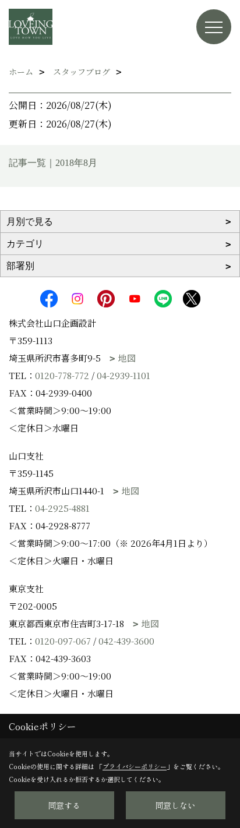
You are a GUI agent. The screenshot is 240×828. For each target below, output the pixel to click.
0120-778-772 (62, 375)
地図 (127, 358)
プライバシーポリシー (135, 766)
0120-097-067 (63, 641)
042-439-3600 (126, 641)
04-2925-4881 (62, 508)
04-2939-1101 (123, 375)
